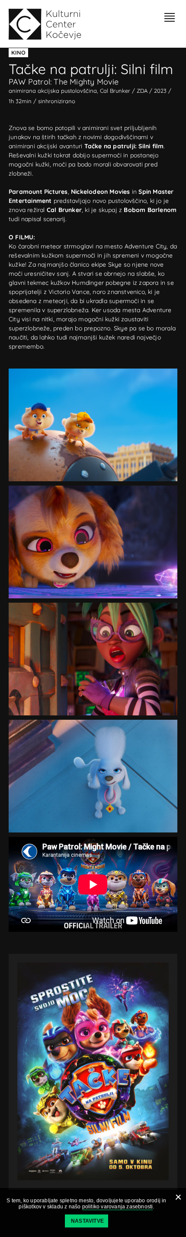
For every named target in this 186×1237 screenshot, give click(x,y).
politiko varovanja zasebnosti (117, 1207)
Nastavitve (87, 1221)
